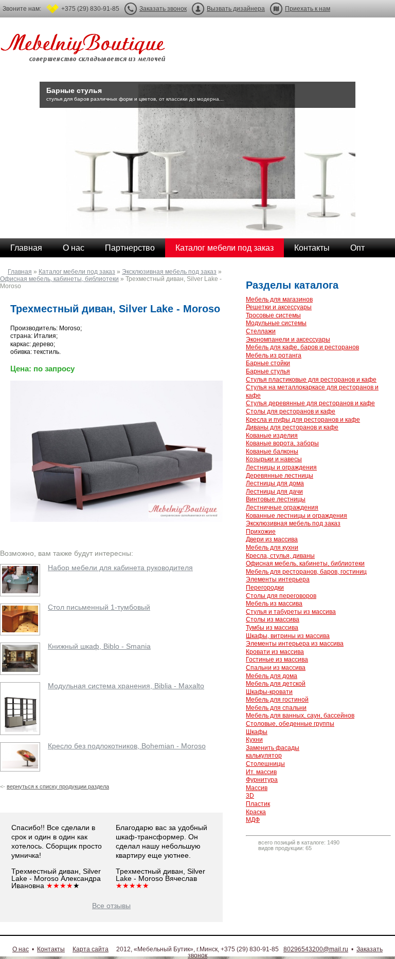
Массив (256, 788)
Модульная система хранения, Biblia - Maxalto (126, 686)
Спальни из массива (276, 667)
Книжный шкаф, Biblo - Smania (99, 646)
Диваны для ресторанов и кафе (292, 427)
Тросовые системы (273, 315)
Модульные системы (276, 323)
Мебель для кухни (272, 547)
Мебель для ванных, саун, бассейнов (300, 715)
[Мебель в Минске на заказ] (85, 50)
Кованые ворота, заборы (282, 443)
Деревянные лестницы (279, 475)
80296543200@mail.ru (315, 949)
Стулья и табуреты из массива (291, 611)
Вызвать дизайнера (236, 8)
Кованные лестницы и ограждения (296, 515)
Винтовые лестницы (276, 499)
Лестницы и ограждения (281, 467)
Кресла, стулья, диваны (280, 555)
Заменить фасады (272, 747)
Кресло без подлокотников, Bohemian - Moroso (127, 746)
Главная (26, 247)
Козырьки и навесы (274, 459)
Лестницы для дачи (274, 491)
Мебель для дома (271, 676)
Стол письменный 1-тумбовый (99, 607)
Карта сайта (91, 949)
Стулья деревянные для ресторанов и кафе (310, 403)
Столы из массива (272, 619)
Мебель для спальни (276, 707)
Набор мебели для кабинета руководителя (120, 567)
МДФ (253, 819)
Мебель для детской (276, 683)
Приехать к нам (307, 8)
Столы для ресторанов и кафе (290, 411)
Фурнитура (262, 779)
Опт (357, 247)
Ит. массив (261, 772)
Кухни (254, 739)
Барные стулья (268, 371)
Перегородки (265, 587)
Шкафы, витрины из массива (288, 636)
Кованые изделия (272, 435)
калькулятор (264, 755)
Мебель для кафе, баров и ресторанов (302, 347)
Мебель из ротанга (273, 355)
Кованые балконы (272, 451)
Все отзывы (111, 905)
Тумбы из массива (272, 627)
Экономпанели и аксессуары (288, 339)
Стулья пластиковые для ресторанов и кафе (311, 379)
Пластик (258, 803)
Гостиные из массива (277, 659)
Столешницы (265, 763)
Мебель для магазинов (279, 299)
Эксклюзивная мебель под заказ (169, 271)
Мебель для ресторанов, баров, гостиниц (306, 571)
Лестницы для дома (275, 483)
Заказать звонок (163, 8)
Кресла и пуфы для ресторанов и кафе (303, 419)
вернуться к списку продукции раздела (58, 786)
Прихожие (261, 531)
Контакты (312, 247)
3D (250, 795)
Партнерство (130, 247)
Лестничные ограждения (282, 507)
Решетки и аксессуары (279, 307)
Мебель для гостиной (277, 699)
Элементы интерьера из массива (295, 643)
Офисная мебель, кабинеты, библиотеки (59, 279)
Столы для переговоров (281, 595)
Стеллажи (261, 331)
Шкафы (256, 732)
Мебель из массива (274, 603)
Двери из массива (272, 539)
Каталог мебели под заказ (224, 247)
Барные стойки (268, 363)
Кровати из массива (275, 651)
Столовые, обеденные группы (290, 723)
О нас (73, 247)
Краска (256, 812)
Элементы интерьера (278, 579)
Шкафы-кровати (269, 691)
